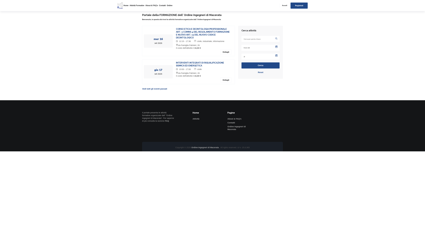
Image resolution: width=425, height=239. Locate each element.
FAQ (167, 121)
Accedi (284, 5)
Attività (196, 119)
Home (126, 5)
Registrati (299, 6)
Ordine (169, 5)
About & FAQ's (151, 5)
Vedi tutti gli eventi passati (154, 89)
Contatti (162, 5)
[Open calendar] (276, 46)
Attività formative (137, 5)
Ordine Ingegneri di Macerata (205, 147)
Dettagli (226, 52)
